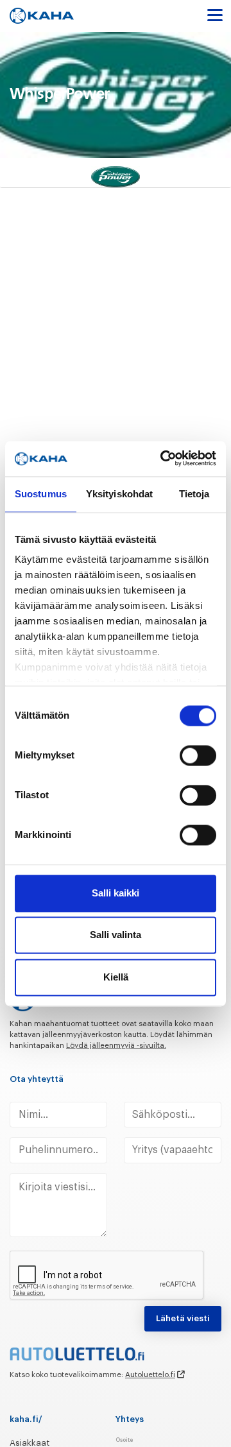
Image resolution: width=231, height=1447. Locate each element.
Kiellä (115, 977)
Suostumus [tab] (41, 493)
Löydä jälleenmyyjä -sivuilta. (116, 1045)
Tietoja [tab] (194, 493)
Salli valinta (115, 935)
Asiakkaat (29, 1443)
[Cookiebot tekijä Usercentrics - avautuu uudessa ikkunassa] (163, 458)
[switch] (198, 755)
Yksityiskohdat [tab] (119, 493)
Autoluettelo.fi (150, 1374)
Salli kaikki (115, 892)
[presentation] (107, 1276)
